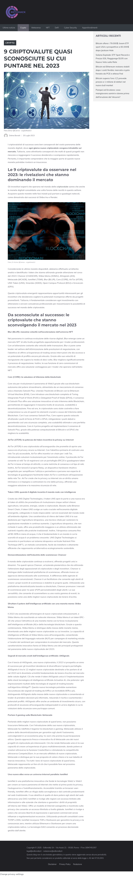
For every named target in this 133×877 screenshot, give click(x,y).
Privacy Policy (65, 864)
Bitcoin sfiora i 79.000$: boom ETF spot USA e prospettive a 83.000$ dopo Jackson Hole (112, 47)
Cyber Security (70, 27)
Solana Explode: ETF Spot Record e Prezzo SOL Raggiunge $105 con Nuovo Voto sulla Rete (113, 58)
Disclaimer (52, 864)
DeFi (57, 27)
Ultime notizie (9, 27)
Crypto (23, 27)
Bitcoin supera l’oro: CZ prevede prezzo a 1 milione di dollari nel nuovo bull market (111, 82)
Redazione (77, 864)
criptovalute (62, 186)
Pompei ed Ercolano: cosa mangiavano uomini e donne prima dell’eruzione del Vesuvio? (112, 93)
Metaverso (36, 27)
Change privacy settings (12, 874)
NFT (48, 27)
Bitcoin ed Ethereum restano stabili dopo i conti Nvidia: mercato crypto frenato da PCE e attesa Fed (113, 70)
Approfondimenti (89, 27)
